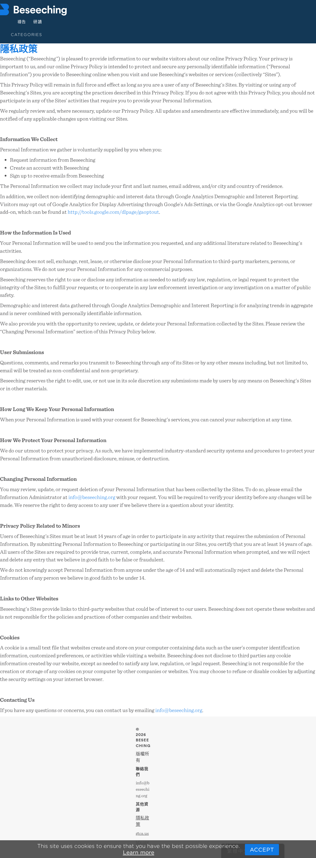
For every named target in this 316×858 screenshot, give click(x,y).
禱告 (22, 21)
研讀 (37, 21)
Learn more (138, 852)
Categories (26, 34)
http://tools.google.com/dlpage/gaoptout (113, 212)
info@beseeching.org (91, 497)
